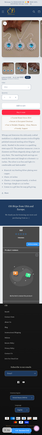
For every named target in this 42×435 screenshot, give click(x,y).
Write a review (32, 244)
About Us (8, 322)
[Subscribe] (34, 373)
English (20, 410)
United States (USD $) (20, 398)
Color (3, 83)
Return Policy (9, 343)
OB (16, 433)
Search (7, 312)
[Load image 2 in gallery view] (21, 68)
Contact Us (9, 353)
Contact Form (9, 317)
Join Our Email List (11, 359)
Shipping (4, 79)
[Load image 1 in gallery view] (8, 68)
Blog (6, 327)
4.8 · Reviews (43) (22, 430)
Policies (7, 338)
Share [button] (6, 193)
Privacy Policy (9, 348)
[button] (2, 11)
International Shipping (13, 332)
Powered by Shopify (24, 433)
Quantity (5, 93)
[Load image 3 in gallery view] (34, 68)
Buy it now (21, 112)
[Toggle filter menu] (37, 255)
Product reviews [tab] (11, 250)
